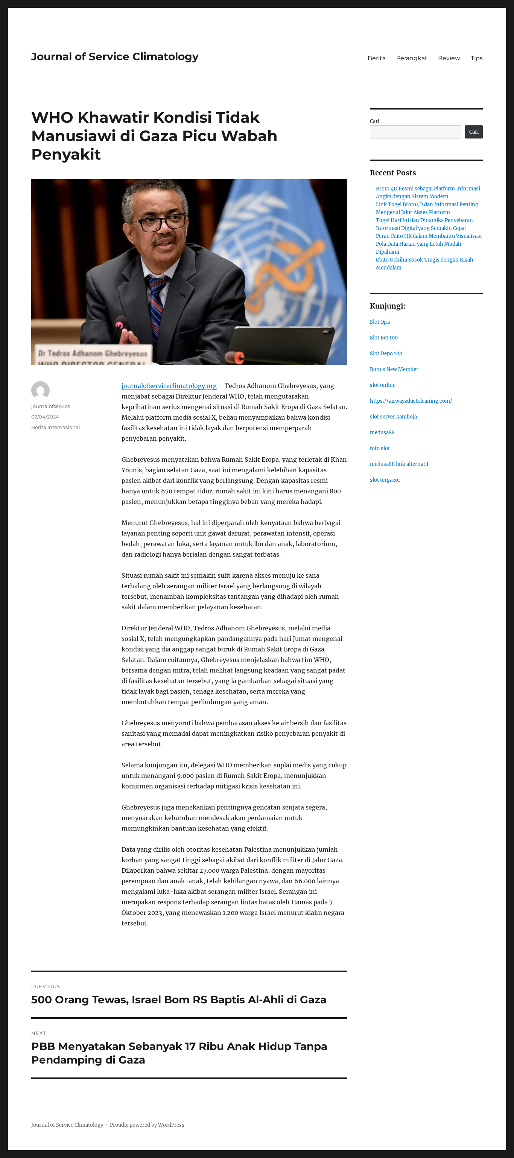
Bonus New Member (394, 369)
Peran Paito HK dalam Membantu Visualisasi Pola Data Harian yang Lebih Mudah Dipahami (429, 244)
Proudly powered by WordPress (147, 1125)
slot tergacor (385, 480)
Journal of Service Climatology (115, 56)
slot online (382, 385)
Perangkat (411, 58)
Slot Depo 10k (386, 353)
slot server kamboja (393, 417)
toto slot (380, 448)
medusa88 (382, 432)
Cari (374, 121)
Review (449, 58)
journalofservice (50, 406)
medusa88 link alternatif (399, 464)
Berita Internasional (55, 427)
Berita (377, 58)
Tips (477, 58)
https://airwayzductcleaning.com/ (411, 401)
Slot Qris (380, 322)
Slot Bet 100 (384, 338)
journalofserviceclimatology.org (169, 386)
